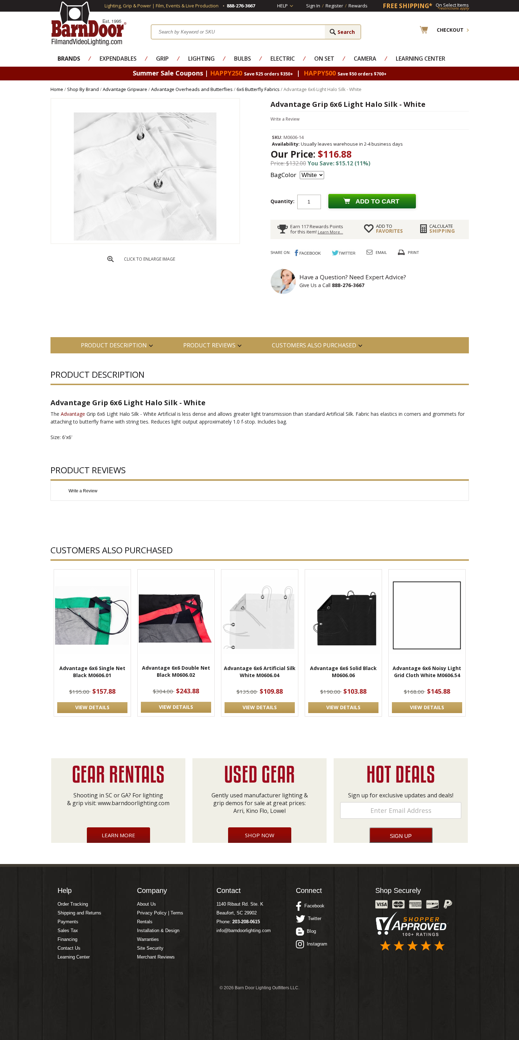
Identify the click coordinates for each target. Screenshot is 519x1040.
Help (282, 5)
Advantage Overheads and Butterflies (192, 89)
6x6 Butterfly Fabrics (258, 89)
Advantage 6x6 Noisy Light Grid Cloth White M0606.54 (427, 672)
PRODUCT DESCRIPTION (114, 345)
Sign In (313, 5)
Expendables (118, 58)
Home (56, 89)
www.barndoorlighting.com (133, 803)
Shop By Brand (83, 89)
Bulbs (242, 58)
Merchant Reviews (156, 957)
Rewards (358, 5)
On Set (324, 58)
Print (413, 252)
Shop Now (259, 835)
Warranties (148, 939)
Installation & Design (158, 930)
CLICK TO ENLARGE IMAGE (149, 259)
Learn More (118, 835)
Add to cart (377, 201)
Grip (162, 58)
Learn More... (330, 232)
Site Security (150, 948)
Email (381, 252)
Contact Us (69, 948)
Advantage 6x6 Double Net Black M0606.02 (176, 671)
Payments (68, 921)
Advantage (73, 413)
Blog (310, 931)
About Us (146, 904)
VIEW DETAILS (92, 707)
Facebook (313, 905)
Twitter (313, 918)
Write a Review (284, 119)
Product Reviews (209, 345)
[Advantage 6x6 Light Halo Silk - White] (145, 242)
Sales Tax (68, 930)
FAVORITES (389, 228)
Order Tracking (73, 904)
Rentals (145, 921)
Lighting (201, 58)
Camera (365, 58)
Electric (282, 58)
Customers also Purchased (314, 345)
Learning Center (420, 58)
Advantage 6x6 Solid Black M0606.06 (343, 672)
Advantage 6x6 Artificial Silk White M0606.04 (260, 672)
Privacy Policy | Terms (160, 913)
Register (334, 5)
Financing (67, 939)
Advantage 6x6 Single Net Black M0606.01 (92, 672)
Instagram (315, 944)
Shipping (442, 228)
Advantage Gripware (125, 89)
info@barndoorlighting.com (243, 930)
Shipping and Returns (79, 913)
